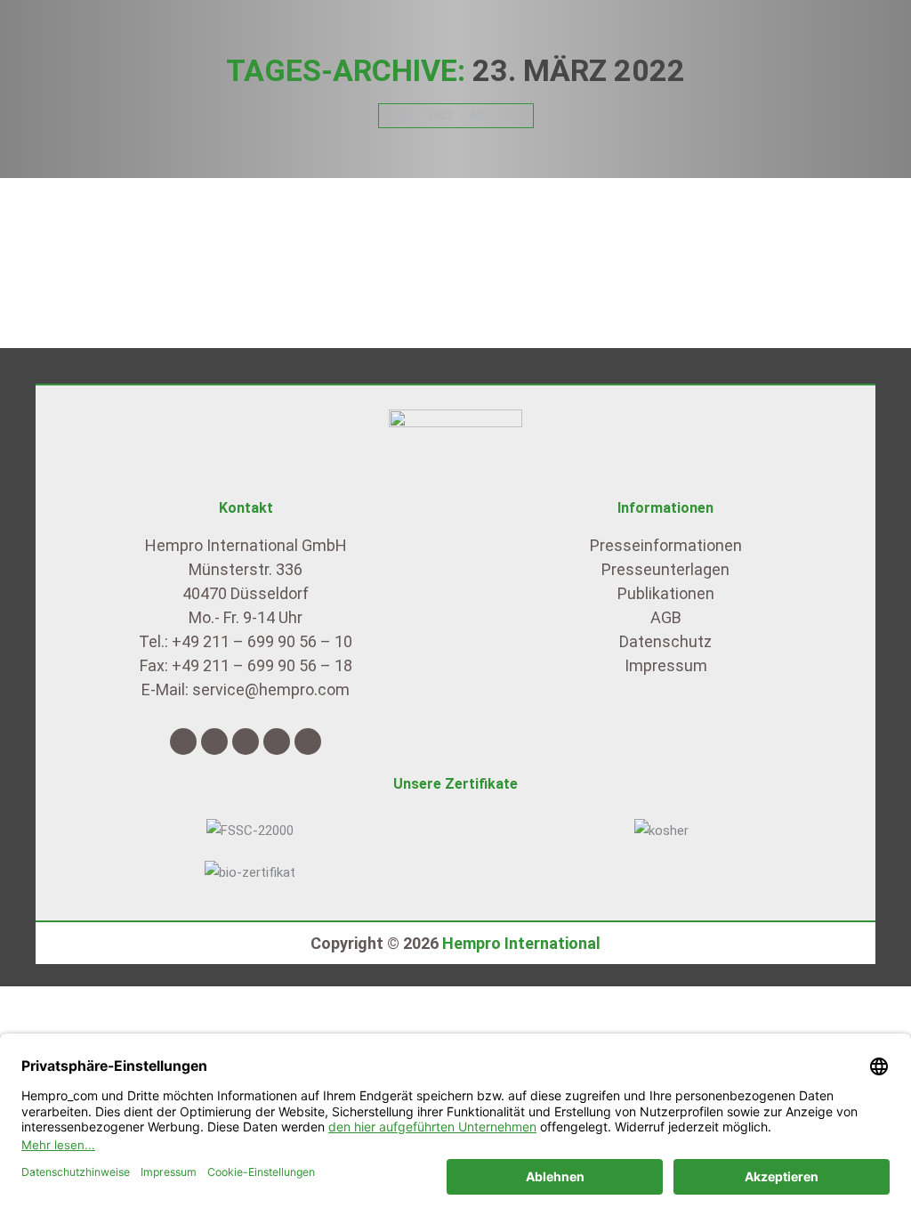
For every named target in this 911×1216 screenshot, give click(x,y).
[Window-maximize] (307, 741)
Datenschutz (665, 641)
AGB (665, 617)
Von (189, 224)
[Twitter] (214, 741)
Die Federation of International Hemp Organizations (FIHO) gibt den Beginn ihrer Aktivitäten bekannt (452, 191)
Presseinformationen (97, 224)
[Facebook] (183, 741)
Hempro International (521, 943)
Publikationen (665, 593)
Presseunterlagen (665, 569)
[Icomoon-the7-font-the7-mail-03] (276, 741)
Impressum (666, 665)
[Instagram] (245, 741)
